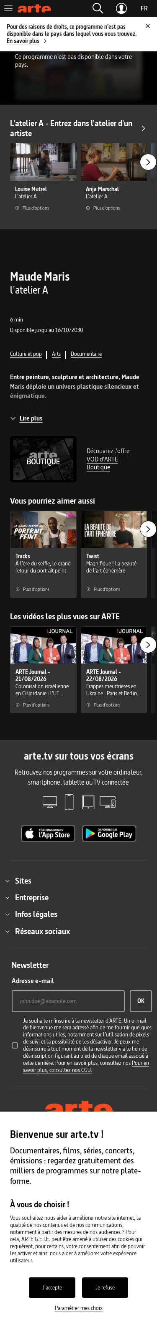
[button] (98, 8)
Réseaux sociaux (42, 931)
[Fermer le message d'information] (147, 25)
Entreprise (32, 897)
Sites (23, 881)
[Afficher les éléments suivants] (148, 162)
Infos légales (36, 914)
